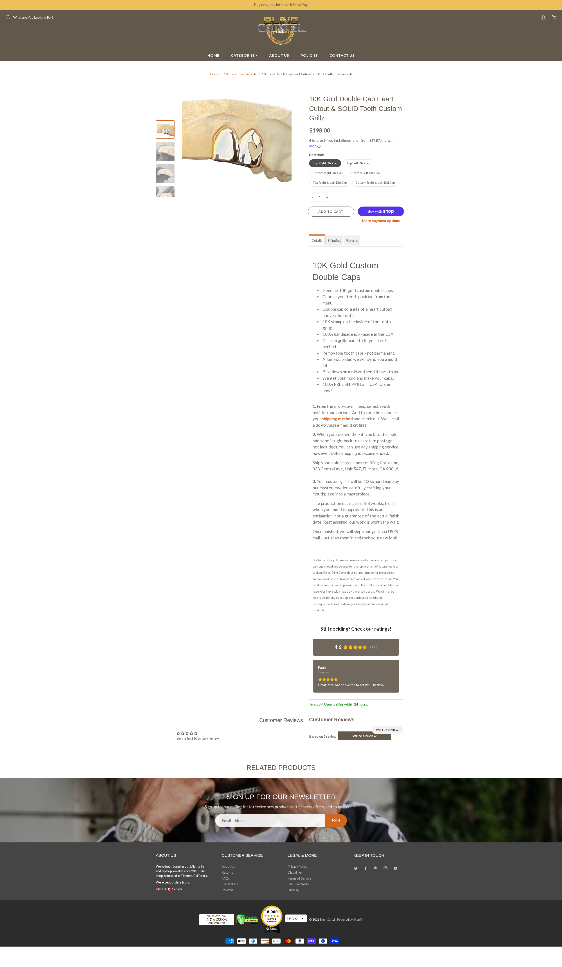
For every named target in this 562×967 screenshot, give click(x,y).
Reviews (227, 890)
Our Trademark (298, 884)
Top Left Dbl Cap (358, 163)
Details (317, 240)
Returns (352, 240)
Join (336, 820)
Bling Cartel (327, 919)
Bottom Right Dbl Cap (328, 173)
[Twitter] (356, 868)
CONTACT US (342, 55)
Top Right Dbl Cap (325, 163)
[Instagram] (385, 868)
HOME (213, 55)
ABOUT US (279, 55)
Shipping (334, 240)
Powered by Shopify (350, 919)
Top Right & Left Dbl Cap (330, 182)
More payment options (381, 220)
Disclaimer (295, 872)
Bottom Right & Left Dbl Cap (375, 182)
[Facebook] (365, 868)
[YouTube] (395, 868)
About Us (228, 866)
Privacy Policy (297, 866)
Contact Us (230, 884)
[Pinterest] (375, 868)
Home (214, 74)
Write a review (387, 729)
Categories (243, 55)
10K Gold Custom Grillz (240, 74)
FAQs (226, 878)
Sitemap (293, 890)
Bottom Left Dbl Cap (365, 173)
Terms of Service (299, 878)
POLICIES (309, 55)
